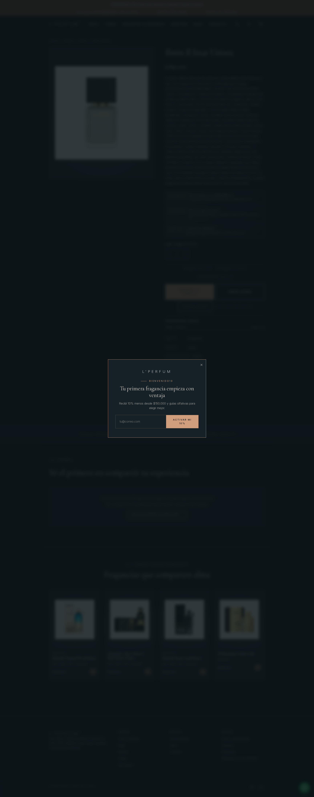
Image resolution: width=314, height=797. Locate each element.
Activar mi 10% (182, 421)
